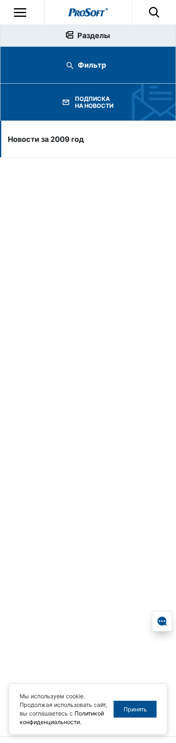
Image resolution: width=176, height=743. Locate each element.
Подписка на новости (94, 102)
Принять (135, 709)
